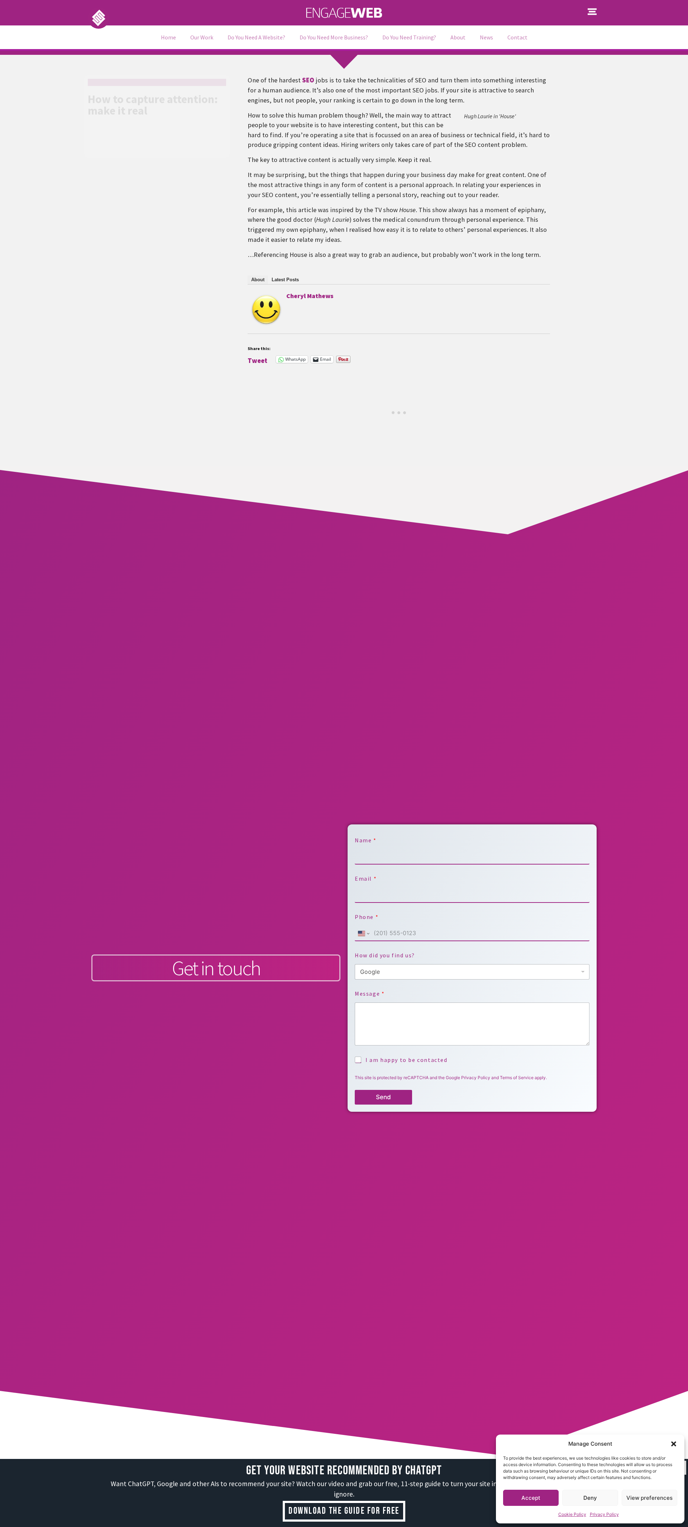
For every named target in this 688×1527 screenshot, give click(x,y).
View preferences (649, 1497)
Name (365, 840)
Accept (530, 1497)
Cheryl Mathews (310, 296)
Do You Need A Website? (256, 37)
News (486, 37)
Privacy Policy (604, 1514)
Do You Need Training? (409, 37)
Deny (590, 1497)
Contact (517, 37)
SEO (308, 80)
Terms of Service (517, 1077)
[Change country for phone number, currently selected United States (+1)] (363, 933)
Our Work (201, 37)
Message (369, 993)
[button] (673, 1443)
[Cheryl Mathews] (266, 321)
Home (168, 37)
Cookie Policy (572, 1514)
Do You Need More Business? (334, 37)
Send (383, 1097)
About (457, 37)
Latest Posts (285, 279)
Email (365, 878)
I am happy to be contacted (407, 1059)
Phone (366, 917)
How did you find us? (385, 955)
